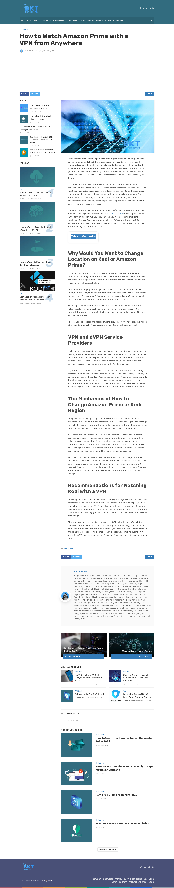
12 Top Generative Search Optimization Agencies (40, 106)
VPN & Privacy (72, 20)
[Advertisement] (87, 72)
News (82, 20)
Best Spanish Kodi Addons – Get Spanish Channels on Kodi (35, 298)
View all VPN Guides (106, 849)
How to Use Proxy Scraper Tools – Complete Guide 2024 (123, 740)
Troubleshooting (116, 20)
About (114, 882)
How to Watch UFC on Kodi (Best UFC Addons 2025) (35, 228)
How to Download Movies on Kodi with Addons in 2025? (35, 194)
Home (29, 20)
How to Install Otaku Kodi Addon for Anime (40, 117)
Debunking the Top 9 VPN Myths (90, 694)
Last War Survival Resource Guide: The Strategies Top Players (35, 128)
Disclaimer (148, 879)
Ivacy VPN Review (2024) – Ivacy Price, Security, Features (138, 695)
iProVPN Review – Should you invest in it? (122, 823)
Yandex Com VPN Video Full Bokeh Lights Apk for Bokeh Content (124, 768)
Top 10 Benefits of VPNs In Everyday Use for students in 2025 (89, 678)
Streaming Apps (57, 20)
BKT (51, 881)
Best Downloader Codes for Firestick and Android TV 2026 (42, 151)
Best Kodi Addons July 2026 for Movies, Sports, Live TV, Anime (41, 140)
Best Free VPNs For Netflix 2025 (116, 795)
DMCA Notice (136, 879)
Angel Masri (32, 51)
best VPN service (115, 213)
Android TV (101, 20)
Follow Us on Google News (141, 882)
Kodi (36, 20)
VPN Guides (24, 30)
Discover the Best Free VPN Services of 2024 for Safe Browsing (136, 678)
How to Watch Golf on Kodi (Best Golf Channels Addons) (35, 263)
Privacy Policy (122, 879)
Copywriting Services (103, 879)
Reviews (90, 20)
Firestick (44, 20)
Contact (123, 882)
